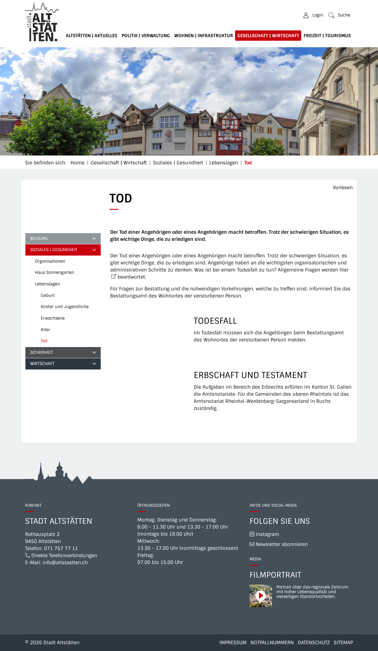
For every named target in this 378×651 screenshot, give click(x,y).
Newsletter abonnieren (281, 544)
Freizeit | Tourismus (327, 36)
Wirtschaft (42, 363)
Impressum (233, 642)
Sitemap (343, 642)
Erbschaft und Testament (250, 375)
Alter (45, 329)
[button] (339, 15)
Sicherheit (41, 352)
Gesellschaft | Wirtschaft (268, 36)
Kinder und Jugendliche (65, 306)
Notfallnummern (272, 642)
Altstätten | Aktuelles (91, 36)
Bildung (39, 238)
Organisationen (50, 261)
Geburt (48, 295)
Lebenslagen (47, 284)
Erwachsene (53, 318)
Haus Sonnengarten (54, 272)
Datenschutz (314, 642)
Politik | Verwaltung (146, 36)
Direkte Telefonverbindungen (63, 555)
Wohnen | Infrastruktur (203, 36)
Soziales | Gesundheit (53, 249)
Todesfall (215, 320)
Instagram (266, 534)
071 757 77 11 (61, 548)
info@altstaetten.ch (65, 563)
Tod (55, 342)
